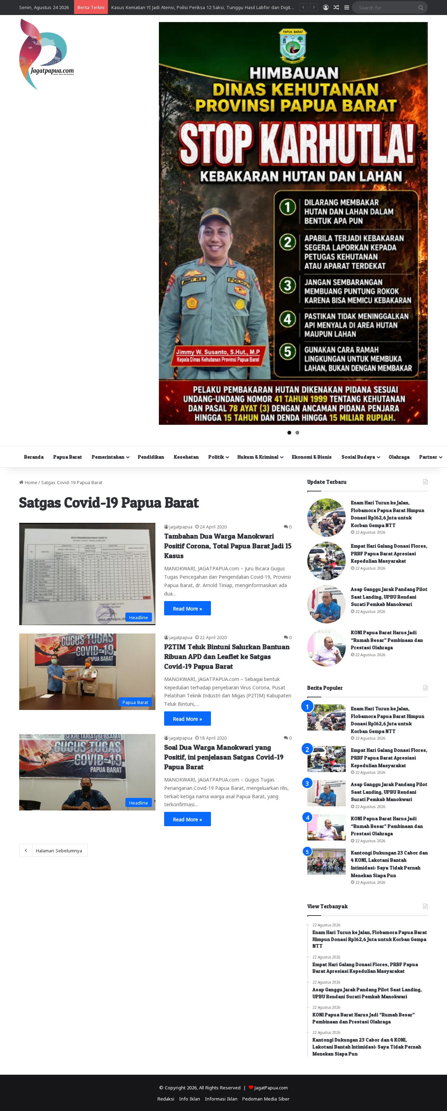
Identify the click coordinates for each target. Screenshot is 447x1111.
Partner (428, 457)
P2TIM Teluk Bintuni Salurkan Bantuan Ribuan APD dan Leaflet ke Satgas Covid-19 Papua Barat (227, 657)
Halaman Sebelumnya (59, 850)
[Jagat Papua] (46, 54)
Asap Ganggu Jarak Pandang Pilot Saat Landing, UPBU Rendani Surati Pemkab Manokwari (389, 596)
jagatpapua (180, 526)
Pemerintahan (108, 457)
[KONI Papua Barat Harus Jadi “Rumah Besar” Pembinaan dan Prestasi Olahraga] (326, 647)
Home (30, 481)
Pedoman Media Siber (266, 1098)
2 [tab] (297, 433)
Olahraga (399, 457)
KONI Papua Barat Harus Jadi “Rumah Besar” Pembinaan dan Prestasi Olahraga (387, 639)
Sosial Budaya (358, 457)
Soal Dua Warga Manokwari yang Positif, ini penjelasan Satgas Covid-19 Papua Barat (224, 757)
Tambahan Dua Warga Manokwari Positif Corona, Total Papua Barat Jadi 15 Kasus (228, 546)
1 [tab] (289, 433)
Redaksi (165, 1098)
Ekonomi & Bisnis (312, 457)
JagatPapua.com (271, 1087)
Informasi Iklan (221, 1098)
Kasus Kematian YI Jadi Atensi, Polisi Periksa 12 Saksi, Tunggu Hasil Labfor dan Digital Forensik (212, 6)
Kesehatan (186, 457)
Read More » (187, 608)
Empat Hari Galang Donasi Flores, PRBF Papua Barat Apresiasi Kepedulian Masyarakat (389, 553)
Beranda (34, 457)
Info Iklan (189, 1098)
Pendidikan (151, 457)
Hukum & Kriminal (257, 457)
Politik (216, 457)
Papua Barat (67, 457)
